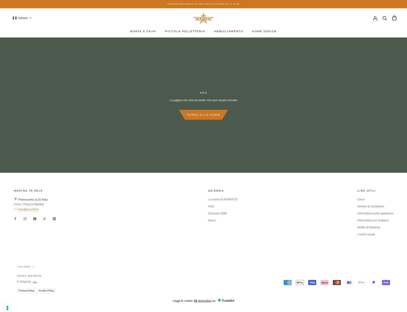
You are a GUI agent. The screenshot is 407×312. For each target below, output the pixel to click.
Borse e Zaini (143, 31)
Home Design (264, 31)
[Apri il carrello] (394, 17)
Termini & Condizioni (370, 206)
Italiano (24, 266)
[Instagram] (25, 218)
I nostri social (366, 234)
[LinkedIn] (54, 218)
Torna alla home (203, 114)
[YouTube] (34, 218)
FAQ (211, 206)
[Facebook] (15, 218)
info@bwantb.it (28, 209)
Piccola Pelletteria (185, 31)
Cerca (360, 199)
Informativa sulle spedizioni (375, 213)
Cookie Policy (46, 290)
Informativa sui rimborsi (373, 220)
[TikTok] (44, 218)
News (212, 220)
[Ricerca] (385, 18)
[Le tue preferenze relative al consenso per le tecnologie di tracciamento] (7, 308)
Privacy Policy (26, 290)
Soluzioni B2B (217, 213)
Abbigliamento (228, 31)
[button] (22, 18)
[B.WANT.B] (203, 18)
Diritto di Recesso (368, 227)
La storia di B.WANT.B (222, 199)
